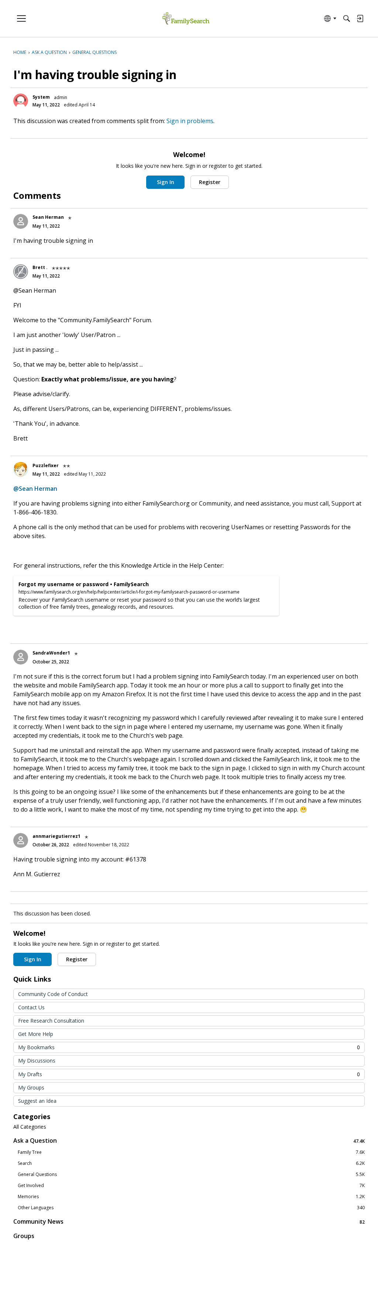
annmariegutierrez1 (56, 836)
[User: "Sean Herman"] (20, 221)
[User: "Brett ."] (20, 271)
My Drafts (189, 1074)
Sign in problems (189, 121)
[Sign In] (360, 18)
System (41, 97)
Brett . (40, 267)
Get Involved (191, 1185)
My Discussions (36, 1060)
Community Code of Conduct (53, 993)
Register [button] (209, 182)
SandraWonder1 (51, 653)
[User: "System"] (20, 101)
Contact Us (31, 1007)
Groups (23, 1236)
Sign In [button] (165, 182)
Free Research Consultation (51, 1020)
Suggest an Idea (37, 1100)
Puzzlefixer (45, 465)
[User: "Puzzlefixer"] (20, 469)
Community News (189, 1222)
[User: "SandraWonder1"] (20, 657)
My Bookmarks (189, 1047)
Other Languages (191, 1207)
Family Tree (191, 1152)
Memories (191, 1196)
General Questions (191, 1174)
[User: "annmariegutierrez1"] (20, 840)
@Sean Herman (35, 489)
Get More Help (35, 1033)
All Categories (29, 1127)
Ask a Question (189, 1141)
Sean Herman (48, 217)
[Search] (346, 18)
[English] (185, 19)
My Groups (31, 1087)
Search (191, 1163)
